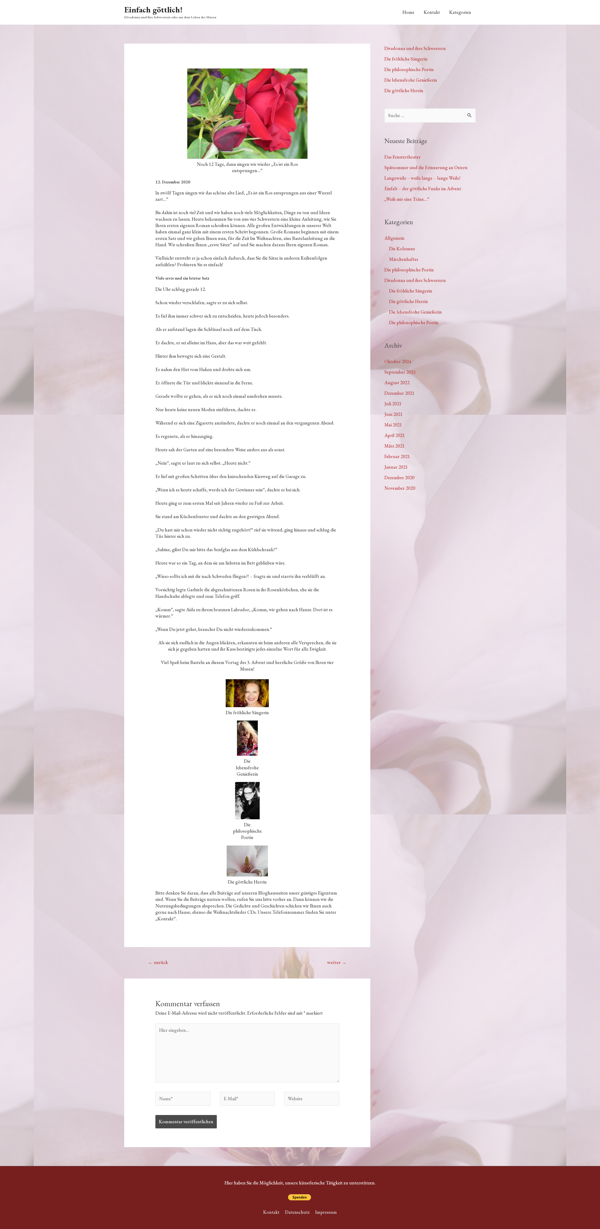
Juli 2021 (392, 404)
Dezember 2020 (399, 477)
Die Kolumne (402, 249)
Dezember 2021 (399, 393)
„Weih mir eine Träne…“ (406, 199)
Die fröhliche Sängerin (406, 59)
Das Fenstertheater (402, 157)
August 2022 (396, 382)
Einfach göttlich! (153, 9)
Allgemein (394, 238)
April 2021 (394, 435)
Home (408, 12)
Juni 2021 (393, 414)
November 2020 (399, 488)
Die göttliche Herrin (403, 90)
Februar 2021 (397, 456)
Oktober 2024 (397, 361)
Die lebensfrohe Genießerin (410, 80)
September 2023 (400, 372)
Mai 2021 (393, 425)
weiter (337, 962)
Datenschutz (297, 1212)
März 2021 (394, 446)
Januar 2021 (396, 467)
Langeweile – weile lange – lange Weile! (422, 178)
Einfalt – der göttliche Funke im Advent (422, 189)
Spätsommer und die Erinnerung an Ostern (426, 167)
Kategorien (460, 12)
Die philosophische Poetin (409, 69)
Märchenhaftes (403, 259)
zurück (158, 962)
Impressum (326, 1212)
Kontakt (432, 12)
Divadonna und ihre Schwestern (415, 48)
